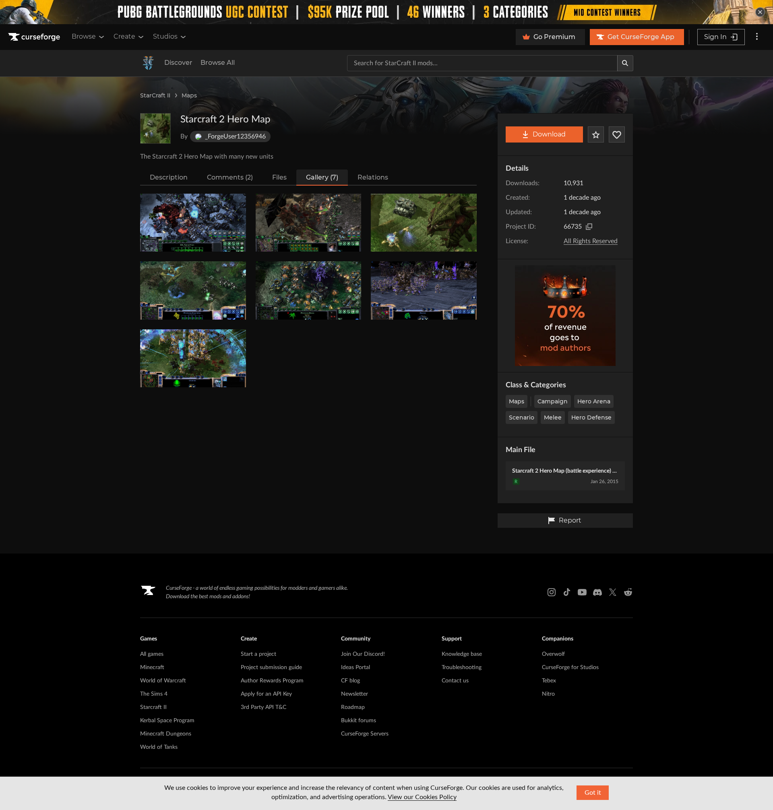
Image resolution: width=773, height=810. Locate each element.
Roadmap (353, 707)
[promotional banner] (386, 12)
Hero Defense (591, 417)
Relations (373, 177)
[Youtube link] (582, 592)
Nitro (548, 694)
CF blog (350, 681)
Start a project (258, 654)
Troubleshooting (462, 667)
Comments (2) (230, 177)
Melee (553, 417)
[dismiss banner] (760, 12)
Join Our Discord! (363, 654)
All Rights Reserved (591, 241)
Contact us (455, 681)
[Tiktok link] (567, 592)
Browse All (217, 62)
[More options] (757, 37)
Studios (165, 36)
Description (169, 177)
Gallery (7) (322, 177)
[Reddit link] (628, 592)
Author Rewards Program (272, 681)
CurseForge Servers (365, 734)
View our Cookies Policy (422, 797)
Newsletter (354, 694)
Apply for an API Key (266, 694)
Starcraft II (153, 707)
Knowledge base (462, 654)
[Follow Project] (617, 134)
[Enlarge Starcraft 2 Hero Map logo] (155, 128)
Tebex (549, 681)
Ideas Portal (355, 667)
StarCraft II (155, 95)
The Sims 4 (153, 694)
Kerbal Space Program (167, 720)
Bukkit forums (358, 720)
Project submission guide (271, 667)
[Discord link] (597, 592)
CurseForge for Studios (570, 667)
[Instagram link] (551, 592)
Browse (84, 36)
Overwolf (553, 654)
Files (279, 177)
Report (570, 520)
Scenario (521, 417)
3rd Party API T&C (263, 707)
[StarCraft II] (148, 63)
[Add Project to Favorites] (596, 134)
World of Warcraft (163, 681)
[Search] (625, 63)
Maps (189, 95)
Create (124, 36)
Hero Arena (593, 401)
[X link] (613, 592)
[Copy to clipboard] (589, 227)
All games (151, 654)
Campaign (552, 401)
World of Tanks (159, 747)
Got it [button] (593, 792)
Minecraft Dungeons (165, 734)
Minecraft (152, 667)
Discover (178, 62)
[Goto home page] (35, 37)
